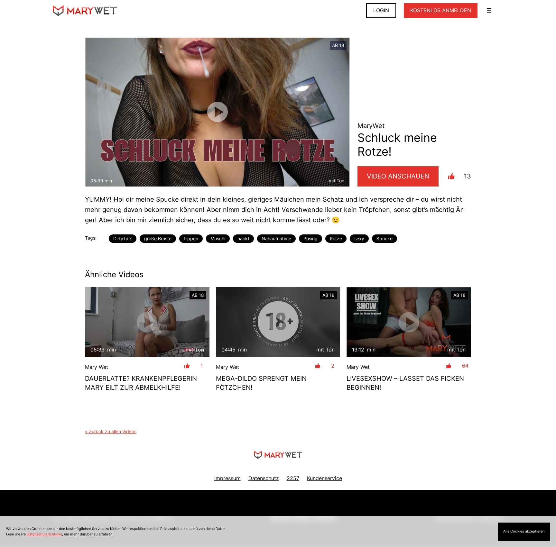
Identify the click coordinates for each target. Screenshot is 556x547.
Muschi (217, 238)
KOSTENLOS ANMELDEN (440, 10)
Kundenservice (324, 478)
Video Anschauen (398, 176)
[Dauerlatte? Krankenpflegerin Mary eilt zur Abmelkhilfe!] (147, 322)
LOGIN (381, 10)
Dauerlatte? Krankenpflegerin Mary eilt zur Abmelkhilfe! (141, 383)
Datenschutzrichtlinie (44, 534)
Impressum (227, 478)
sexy (359, 238)
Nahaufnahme (276, 238)
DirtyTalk (122, 238)
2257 (293, 478)
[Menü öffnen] (489, 10)
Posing (310, 238)
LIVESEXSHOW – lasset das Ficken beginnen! (405, 383)
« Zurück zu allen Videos (110, 431)
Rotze (336, 238)
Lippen (191, 238)
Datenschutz (263, 478)
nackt (243, 238)
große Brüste (157, 238)
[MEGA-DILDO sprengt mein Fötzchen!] (278, 322)
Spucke (384, 238)
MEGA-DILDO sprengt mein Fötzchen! (261, 383)
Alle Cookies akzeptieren (523, 531)
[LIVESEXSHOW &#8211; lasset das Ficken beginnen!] (409, 322)
